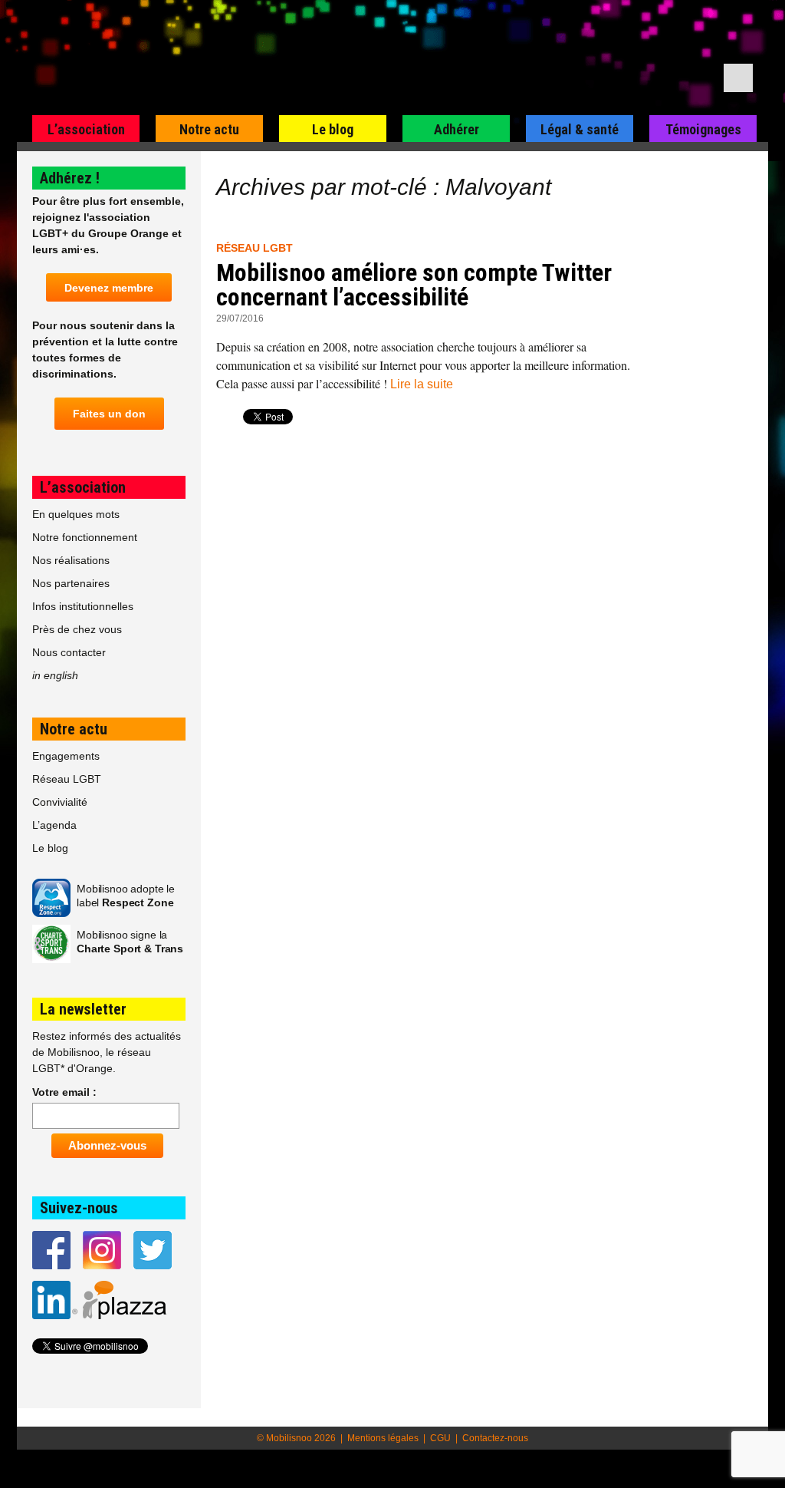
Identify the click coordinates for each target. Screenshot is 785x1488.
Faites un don (109, 413)
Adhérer (456, 129)
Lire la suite (421, 384)
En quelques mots (76, 514)
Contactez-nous (495, 1438)
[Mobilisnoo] (213, 58)
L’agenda (54, 825)
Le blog (332, 129)
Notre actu (209, 129)
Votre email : (64, 1092)
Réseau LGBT (254, 248)
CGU (440, 1438)
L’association (86, 129)
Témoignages (703, 129)
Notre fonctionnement (84, 537)
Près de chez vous (77, 629)
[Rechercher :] (738, 77)
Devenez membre (108, 288)
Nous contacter (69, 652)
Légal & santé (579, 129)
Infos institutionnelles (82, 606)
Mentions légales (383, 1438)
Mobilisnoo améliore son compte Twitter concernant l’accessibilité (414, 285)
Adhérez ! (70, 178)
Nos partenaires (71, 583)
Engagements (66, 756)
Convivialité (59, 802)
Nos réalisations (71, 560)
